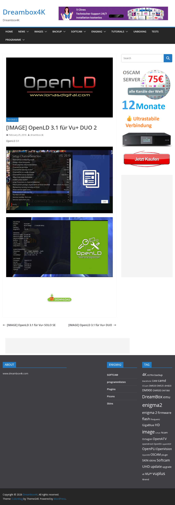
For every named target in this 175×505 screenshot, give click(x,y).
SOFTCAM (76, 31)
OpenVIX (146, 455)
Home (9, 31)
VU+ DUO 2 (12, 119)
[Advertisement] (147, 226)
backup (158, 375)
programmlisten (116, 382)
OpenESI (157, 444)
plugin (164, 454)
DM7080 (166, 390)
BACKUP (57, 31)
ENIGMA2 (96, 31)
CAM (154, 380)
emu (166, 397)
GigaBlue (148, 425)
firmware (164, 412)
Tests (155, 31)
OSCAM (156, 454)
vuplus (159, 473)
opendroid (147, 444)
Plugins (111, 389)
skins (152, 460)
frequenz (155, 419)
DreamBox (152, 396)
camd (162, 380)
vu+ (148, 473)
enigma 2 (149, 412)
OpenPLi (148, 448)
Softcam (163, 460)
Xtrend (145, 479)
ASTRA (150, 375)
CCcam (145, 385)
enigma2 (152, 405)
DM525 (160, 385)
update (156, 466)
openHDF (166, 444)
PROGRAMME (13, 39)
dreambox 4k (36, 135)
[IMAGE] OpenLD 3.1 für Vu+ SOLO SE (31, 325)
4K (144, 374)
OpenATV (160, 439)
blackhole (146, 381)
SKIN (145, 460)
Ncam (164, 432)
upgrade (167, 466)
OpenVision (164, 449)
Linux (157, 432)
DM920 (157, 390)
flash (146, 418)
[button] (27, 31)
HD (157, 425)
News (21, 31)
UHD (146, 466)
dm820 (167, 385)
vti (143, 474)
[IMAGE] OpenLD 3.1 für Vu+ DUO (90, 325)
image (148, 432)
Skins (110, 403)
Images (38, 31)
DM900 (147, 390)
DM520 (152, 385)
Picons (111, 396)
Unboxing (139, 31)
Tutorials (117, 31)
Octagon (147, 439)
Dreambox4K (24, 12)
